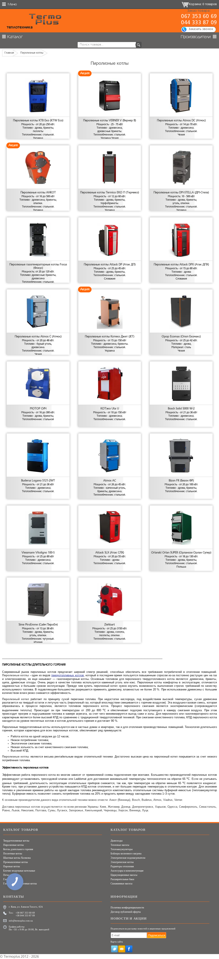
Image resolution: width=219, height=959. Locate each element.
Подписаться (156, 935)
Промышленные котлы (15, 862)
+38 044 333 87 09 (25, 915)
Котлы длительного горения (18, 849)
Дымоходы (117, 840)
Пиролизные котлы (13, 844)
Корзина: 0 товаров (203, 4)
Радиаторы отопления (122, 866)
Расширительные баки (122, 879)
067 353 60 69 (199, 16)
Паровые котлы (11, 866)
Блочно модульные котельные (19, 870)
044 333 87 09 (199, 23)
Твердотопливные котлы (16, 840)
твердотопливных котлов (67, 675)
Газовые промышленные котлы (20, 883)
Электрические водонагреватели (128, 857)
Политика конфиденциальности (127, 907)
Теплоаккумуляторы (122, 849)
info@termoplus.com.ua (21, 920)
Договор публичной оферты (126, 911)
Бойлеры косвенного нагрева (126, 853)
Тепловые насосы (120, 844)
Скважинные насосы (121, 883)
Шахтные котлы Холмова (17, 857)
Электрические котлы (122, 862)
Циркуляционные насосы (124, 874)
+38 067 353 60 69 (25, 912)
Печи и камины (11, 874)
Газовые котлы (11, 879)
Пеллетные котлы (12, 853)
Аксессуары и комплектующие (127, 870)
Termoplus (12, 956)
